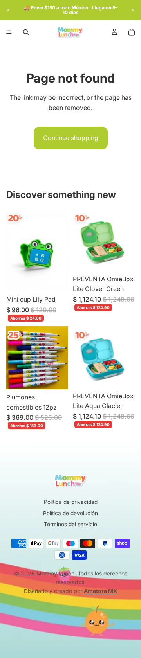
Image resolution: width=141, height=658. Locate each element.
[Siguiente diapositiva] (132, 10)
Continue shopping (70, 138)
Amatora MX (100, 591)
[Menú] (9, 32)
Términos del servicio (70, 524)
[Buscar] (25, 32)
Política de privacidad (71, 502)
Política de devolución (70, 513)
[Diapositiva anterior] (8, 10)
